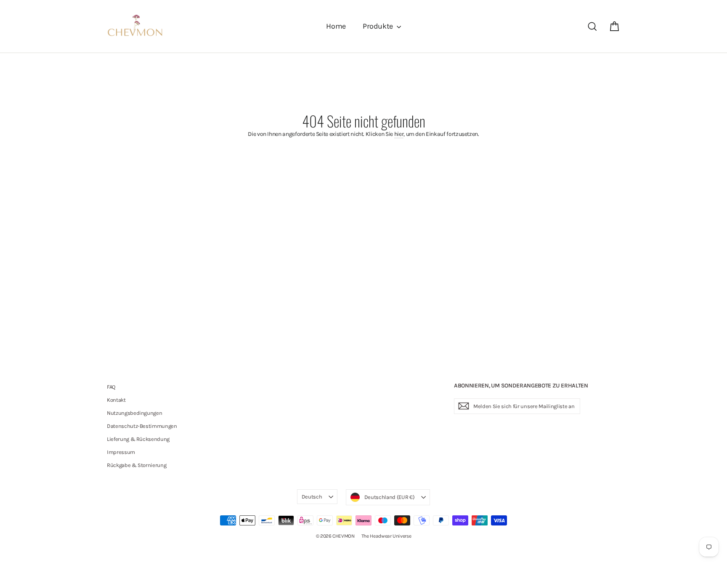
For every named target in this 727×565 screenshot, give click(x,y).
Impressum (121, 452)
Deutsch (312, 496)
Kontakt (116, 400)
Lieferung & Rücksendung (138, 439)
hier (399, 134)
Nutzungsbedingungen (134, 413)
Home (336, 26)
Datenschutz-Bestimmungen (142, 426)
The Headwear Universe (386, 536)
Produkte (379, 26)
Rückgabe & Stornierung (136, 465)
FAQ (111, 387)
